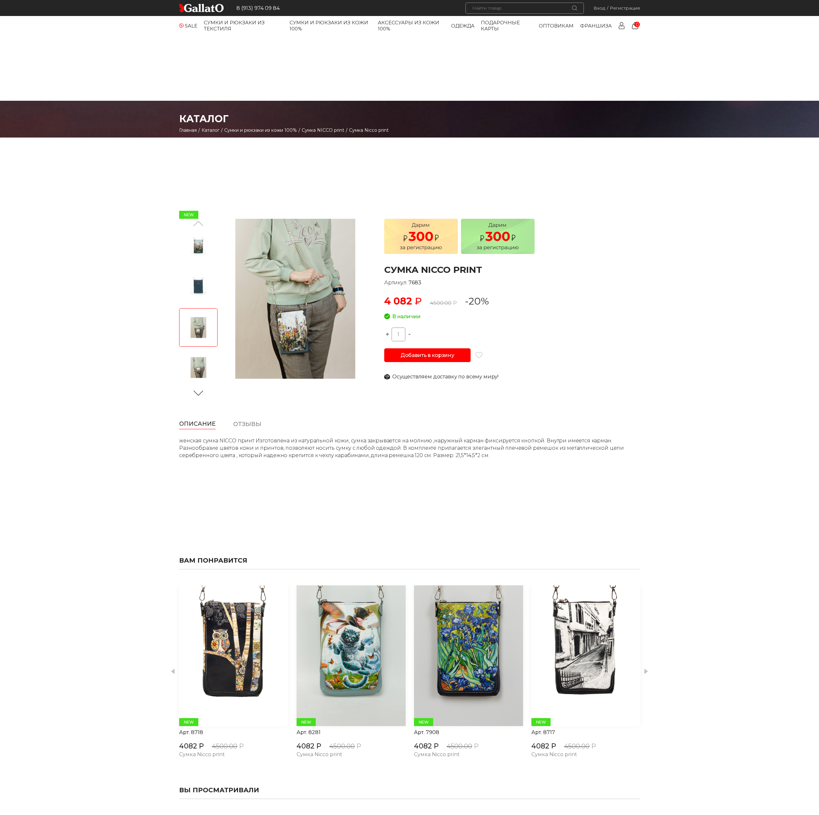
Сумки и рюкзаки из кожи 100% (260, 130)
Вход (599, 8)
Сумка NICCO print (323, 130)
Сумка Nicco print (202, 754)
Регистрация (625, 8)
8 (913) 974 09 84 (258, 8)
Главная (188, 130)
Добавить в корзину (427, 355)
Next (646, 671)
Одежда (462, 26)
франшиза (596, 26)
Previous (173, 671)
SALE (191, 26)
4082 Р (191, 746)
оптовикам (556, 26)
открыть (226, 656)
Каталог (210, 130)
